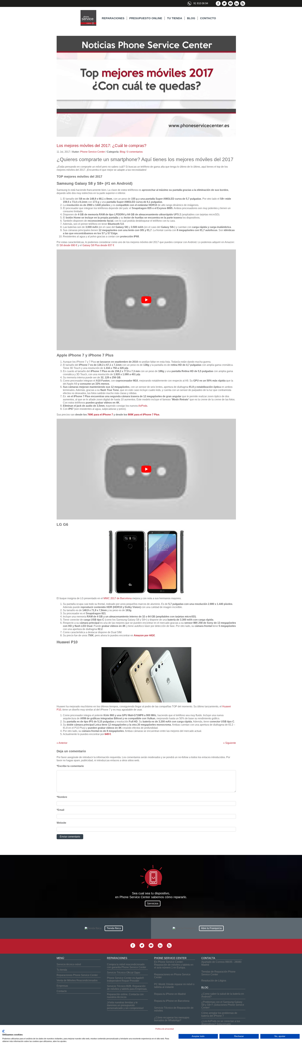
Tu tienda (62, 969)
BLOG (191, 18)
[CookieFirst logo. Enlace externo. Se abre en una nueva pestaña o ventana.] (3, 1031)
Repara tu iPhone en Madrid (170, 994)
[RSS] (242, 5)
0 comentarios (135, 151)
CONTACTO (208, 18)
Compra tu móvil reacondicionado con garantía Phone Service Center (126, 966)
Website (61, 822)
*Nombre (62, 797)
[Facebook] (218, 5)
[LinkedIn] (236, 5)
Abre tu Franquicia (211, 928)
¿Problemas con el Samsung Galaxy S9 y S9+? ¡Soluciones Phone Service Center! (222, 1005)
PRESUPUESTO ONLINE (145, 18)
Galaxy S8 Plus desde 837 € (98, 245)
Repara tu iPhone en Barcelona (171, 1001)
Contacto (62, 991)
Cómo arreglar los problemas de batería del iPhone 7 (219, 1014)
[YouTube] (230, 5)
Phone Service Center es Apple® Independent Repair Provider (125, 979)
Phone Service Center (92, 151)
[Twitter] (224, 5)
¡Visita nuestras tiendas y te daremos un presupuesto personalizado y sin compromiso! (125, 1005)
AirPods (142, 405)
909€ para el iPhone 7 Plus (143, 414)
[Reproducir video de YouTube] (146, 299)
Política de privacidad (164, 1029)
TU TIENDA (174, 18)
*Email (60, 810)
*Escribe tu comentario (70, 766)
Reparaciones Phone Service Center (77, 975)
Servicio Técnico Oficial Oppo (123, 972)
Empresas (62, 985)
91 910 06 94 (200, 3)
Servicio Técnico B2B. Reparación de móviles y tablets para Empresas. (127, 987)
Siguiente (229, 743)
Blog (122, 151)
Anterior (62, 743)
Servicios (152, 903)
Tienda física (114, 928)
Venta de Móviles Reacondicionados (77, 980)
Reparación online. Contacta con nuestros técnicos (125, 995)
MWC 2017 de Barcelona (117, 598)
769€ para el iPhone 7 (100, 414)
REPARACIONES (113, 18)
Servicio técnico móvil (69, 964)
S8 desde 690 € (68, 245)
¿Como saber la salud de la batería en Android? (222, 995)
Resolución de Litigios (213, 980)
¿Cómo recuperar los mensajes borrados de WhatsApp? (171, 1019)
